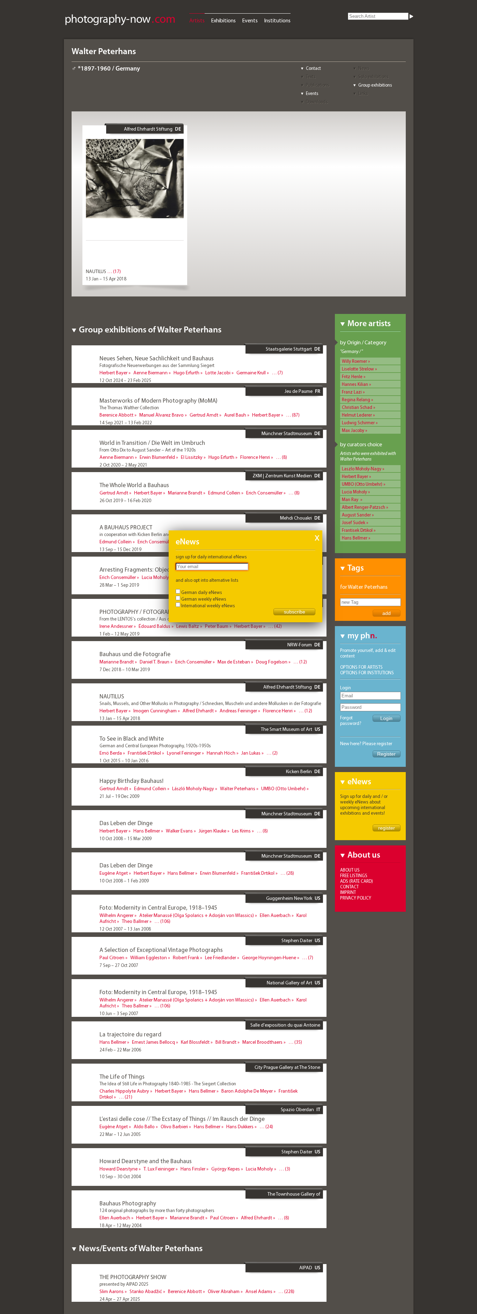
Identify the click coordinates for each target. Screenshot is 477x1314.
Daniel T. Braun (154, 662)
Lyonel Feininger (184, 753)
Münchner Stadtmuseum (287, 433)
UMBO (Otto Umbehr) (362, 484)
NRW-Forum (299, 644)
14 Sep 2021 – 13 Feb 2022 (126, 422)
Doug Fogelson (271, 662)
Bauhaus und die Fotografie (135, 654)
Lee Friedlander (220, 957)
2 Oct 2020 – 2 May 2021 (123, 465)
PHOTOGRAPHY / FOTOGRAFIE (137, 611)
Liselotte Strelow (358, 369)
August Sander (356, 514)
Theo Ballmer (135, 921)
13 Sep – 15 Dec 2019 (120, 549)
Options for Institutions (367, 672)
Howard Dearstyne (119, 1169)
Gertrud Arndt (204, 415)
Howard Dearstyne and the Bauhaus (146, 1161)
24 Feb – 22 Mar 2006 (120, 1049)
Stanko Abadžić (146, 1291)
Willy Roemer (354, 361)
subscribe (294, 612)
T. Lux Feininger (159, 1169)
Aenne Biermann (150, 372)
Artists (197, 20)
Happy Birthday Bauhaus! (131, 780)
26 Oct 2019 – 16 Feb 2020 (125, 500)
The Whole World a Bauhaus (134, 485)
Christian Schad (357, 407)
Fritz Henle (352, 376)
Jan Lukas (250, 753)
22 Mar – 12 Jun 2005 (120, 1134)
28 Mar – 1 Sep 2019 (119, 585)
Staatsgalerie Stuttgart (289, 349)
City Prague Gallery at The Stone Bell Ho (287, 1070)
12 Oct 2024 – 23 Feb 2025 (125, 380)
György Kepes (225, 1169)
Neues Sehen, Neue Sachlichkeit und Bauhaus (157, 358)
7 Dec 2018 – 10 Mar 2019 (125, 669)
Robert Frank (186, 957)
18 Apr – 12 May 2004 (120, 1225)
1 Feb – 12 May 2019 (119, 634)
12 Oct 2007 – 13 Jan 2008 (125, 929)
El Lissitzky (192, 457)
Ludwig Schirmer (358, 422)
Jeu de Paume (299, 391)
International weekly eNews (208, 605)
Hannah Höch (221, 753)
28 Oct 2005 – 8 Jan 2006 (124, 1104)
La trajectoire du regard (130, 1034)
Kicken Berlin (299, 771)
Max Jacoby (353, 430)
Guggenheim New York (289, 898)
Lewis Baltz (187, 626)
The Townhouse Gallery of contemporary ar (293, 1197)
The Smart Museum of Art (286, 729)
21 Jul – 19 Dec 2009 (119, 796)
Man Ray (350, 499)
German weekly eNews (203, 599)
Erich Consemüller (264, 493)
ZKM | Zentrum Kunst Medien (282, 475)
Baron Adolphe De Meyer (247, 1091)
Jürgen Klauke (212, 831)
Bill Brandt (225, 1042)
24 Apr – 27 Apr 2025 (120, 1299)
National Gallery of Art (289, 982)
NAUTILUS (96, 271)
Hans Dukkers (240, 1126)
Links (363, 93)
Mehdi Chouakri (296, 518)
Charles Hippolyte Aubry (124, 1091)
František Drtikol (144, 753)
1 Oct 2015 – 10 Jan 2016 (124, 760)
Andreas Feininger (238, 710)
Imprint (348, 892)
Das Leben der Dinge (126, 823)
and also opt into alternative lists (207, 580)
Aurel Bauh (235, 415)
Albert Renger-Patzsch (363, 507)
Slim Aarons (112, 1291)
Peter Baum (216, 626)
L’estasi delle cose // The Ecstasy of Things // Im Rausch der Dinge (182, 1118)
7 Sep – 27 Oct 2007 (119, 965)
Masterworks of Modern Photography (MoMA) (159, 400)
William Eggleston (148, 957)
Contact (313, 68)
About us (350, 870)
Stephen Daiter (296, 940)
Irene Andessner (116, 626)
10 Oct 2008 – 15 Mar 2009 (126, 838)
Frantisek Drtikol (357, 530)
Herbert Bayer (355, 476)
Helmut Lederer (357, 415)
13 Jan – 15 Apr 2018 (106, 278)
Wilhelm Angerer (116, 915)
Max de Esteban (234, 662)
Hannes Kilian (355, 384)
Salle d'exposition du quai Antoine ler (285, 1028)
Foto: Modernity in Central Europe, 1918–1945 (158, 907)
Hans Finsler (193, 1169)
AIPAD (305, 1267)
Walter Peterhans (237, 788)
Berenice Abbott (116, 415)
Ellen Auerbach (275, 915)
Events (250, 20)
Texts (311, 76)
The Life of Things (122, 1076)
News (363, 68)
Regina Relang (356, 399)
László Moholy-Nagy (193, 788)
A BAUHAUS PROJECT (126, 527)
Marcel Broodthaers (262, 1042)
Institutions (277, 20)
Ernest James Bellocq (153, 1042)
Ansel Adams (258, 1291)
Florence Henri (255, 457)
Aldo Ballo (144, 1126)
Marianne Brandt (185, 493)
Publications (317, 85)
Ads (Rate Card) (356, 881)
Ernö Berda (111, 753)
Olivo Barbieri (174, 1126)
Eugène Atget (114, 873)
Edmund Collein (224, 493)
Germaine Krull (251, 372)
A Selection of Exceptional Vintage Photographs (161, 949)
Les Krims (241, 831)
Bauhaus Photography (128, 1203)
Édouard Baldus (154, 626)
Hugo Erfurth (186, 372)
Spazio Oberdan (297, 1109)
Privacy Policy (355, 898)
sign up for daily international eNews (211, 556)
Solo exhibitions (373, 76)
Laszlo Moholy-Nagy (361, 468)
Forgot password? (350, 720)
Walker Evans (179, 831)
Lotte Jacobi (217, 372)
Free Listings (353, 875)
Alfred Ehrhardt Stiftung (148, 129)
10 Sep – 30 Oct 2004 (120, 1176)
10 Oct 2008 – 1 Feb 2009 (124, 880)
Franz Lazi (352, 392)
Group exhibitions (375, 85)
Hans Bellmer (354, 538)
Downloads (317, 101)
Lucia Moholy (354, 491)
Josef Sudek (353, 522)
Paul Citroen (112, 957)
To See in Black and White (132, 738)
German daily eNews (201, 592)
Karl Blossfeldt (195, 1042)
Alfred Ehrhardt (198, 710)
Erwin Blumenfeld (157, 457)
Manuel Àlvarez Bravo (161, 415)
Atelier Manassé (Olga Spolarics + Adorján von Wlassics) (196, 915)
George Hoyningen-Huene (269, 957)
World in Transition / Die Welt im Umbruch (152, 442)
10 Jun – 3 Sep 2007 (119, 1013)
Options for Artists (361, 667)
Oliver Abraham (224, 1291)
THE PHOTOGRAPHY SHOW (133, 1276)
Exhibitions (223, 20)
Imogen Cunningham (155, 710)
